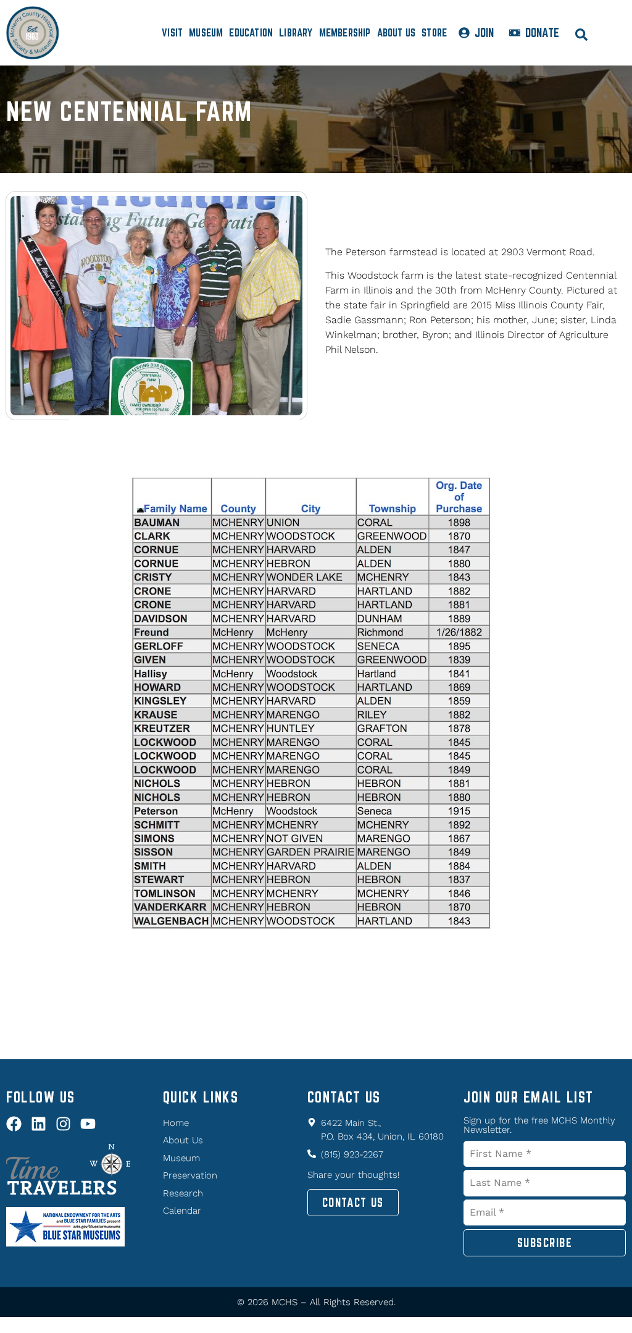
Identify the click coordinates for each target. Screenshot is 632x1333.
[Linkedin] (38, 1124)
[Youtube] (88, 1124)
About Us (396, 32)
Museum (206, 32)
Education (251, 32)
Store (434, 32)
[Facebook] (14, 1124)
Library (295, 32)
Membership (345, 32)
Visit (172, 32)
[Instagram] (63, 1124)
